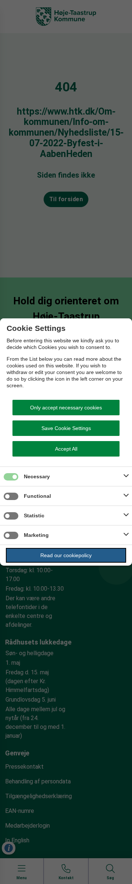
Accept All (66, 449)
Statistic (34, 515)
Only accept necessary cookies (66, 407)
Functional (37, 496)
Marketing (36, 535)
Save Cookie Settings (66, 428)
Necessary (37, 476)
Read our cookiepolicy (66, 555)
